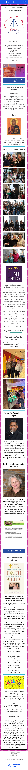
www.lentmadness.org (16, 332)
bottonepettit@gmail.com (14, 711)
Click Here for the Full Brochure (14, 551)
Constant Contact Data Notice (17, 759)
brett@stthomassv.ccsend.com (15, 761)
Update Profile (8, 759)
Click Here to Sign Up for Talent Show (14, 80)
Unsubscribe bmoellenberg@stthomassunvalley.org (14, 757)
